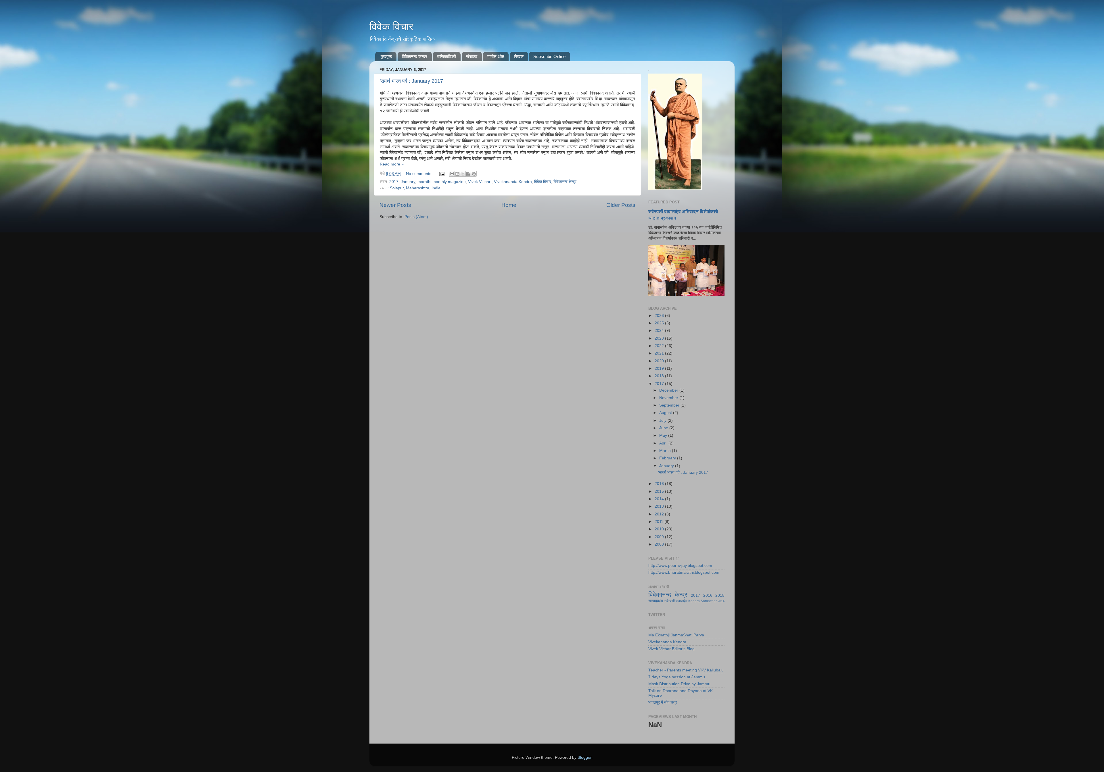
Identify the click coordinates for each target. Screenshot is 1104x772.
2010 (660, 529)
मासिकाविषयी (446, 56)
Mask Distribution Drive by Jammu (679, 684)
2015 (660, 491)
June (664, 428)
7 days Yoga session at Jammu (676, 677)
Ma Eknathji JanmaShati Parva (676, 635)
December (669, 390)
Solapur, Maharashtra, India (415, 188)
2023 (660, 338)
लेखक (519, 56)
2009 (660, 537)
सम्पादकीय (655, 601)
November (669, 398)
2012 (660, 514)
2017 (393, 182)
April (663, 443)
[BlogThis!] (457, 174)
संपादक (471, 56)
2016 (660, 484)
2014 (660, 499)
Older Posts (620, 205)
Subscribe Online (549, 56)
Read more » (392, 164)
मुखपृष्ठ (386, 56)
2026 (660, 315)
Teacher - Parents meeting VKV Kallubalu (686, 670)
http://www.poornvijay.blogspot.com (680, 565)
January (408, 182)
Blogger (584, 757)
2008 (660, 544)
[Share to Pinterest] (474, 174)
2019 (660, 368)
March (665, 450)
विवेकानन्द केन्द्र (414, 56)
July (663, 420)
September (670, 405)
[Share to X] (463, 174)
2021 (660, 353)
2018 (660, 376)
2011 (659, 521)
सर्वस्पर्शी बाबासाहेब (675, 601)
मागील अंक (495, 56)
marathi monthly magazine (441, 182)
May (663, 435)
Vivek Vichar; (480, 182)
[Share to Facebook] (468, 174)
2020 (660, 361)
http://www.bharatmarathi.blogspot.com (683, 572)
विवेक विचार (391, 26)
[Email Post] (441, 174)
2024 (660, 330)
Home (508, 205)
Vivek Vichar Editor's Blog (671, 649)
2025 (660, 323)
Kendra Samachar (702, 601)
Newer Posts (395, 205)
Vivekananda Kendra (513, 182)
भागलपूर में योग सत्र (662, 702)
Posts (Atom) (416, 217)
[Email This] (452, 174)
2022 (660, 346)
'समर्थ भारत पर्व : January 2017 (411, 81)
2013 (660, 506)
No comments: (420, 174)
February (668, 458)
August (666, 413)
